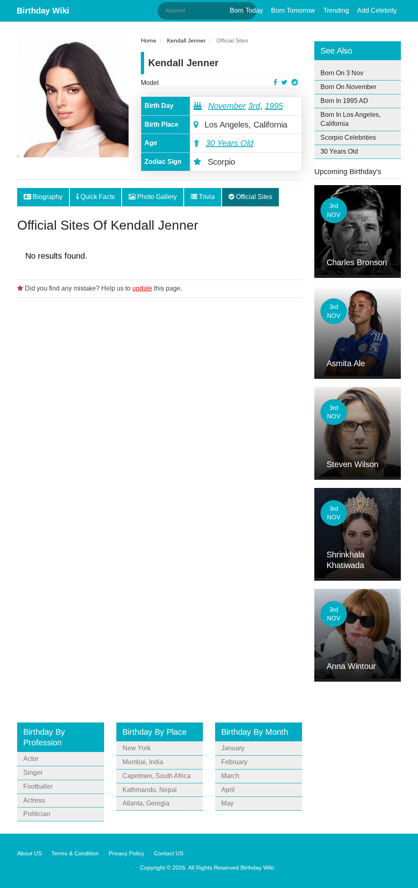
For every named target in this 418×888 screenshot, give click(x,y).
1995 (274, 105)
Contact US (168, 853)
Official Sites (253, 196)
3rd (254, 105)
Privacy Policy (126, 853)
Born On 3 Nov (341, 72)
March (230, 775)
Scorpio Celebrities (348, 137)
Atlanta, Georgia (145, 803)
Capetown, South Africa (156, 775)
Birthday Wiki (43, 10)
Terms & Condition (75, 853)
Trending (336, 10)
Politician (36, 813)
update (142, 288)
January (233, 748)
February (234, 761)
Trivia (206, 196)
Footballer (38, 786)
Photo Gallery (156, 196)
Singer (32, 772)
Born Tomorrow (293, 10)
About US (29, 853)
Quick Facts (97, 196)
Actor (30, 758)
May (227, 803)
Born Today (246, 10)
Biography (46, 196)
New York (136, 748)
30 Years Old (229, 143)
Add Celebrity (377, 10)
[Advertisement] (159, 395)
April (228, 789)
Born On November (348, 86)
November (227, 105)
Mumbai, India (142, 761)
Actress (34, 800)
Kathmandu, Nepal (149, 789)
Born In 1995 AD (344, 100)
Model (150, 82)
